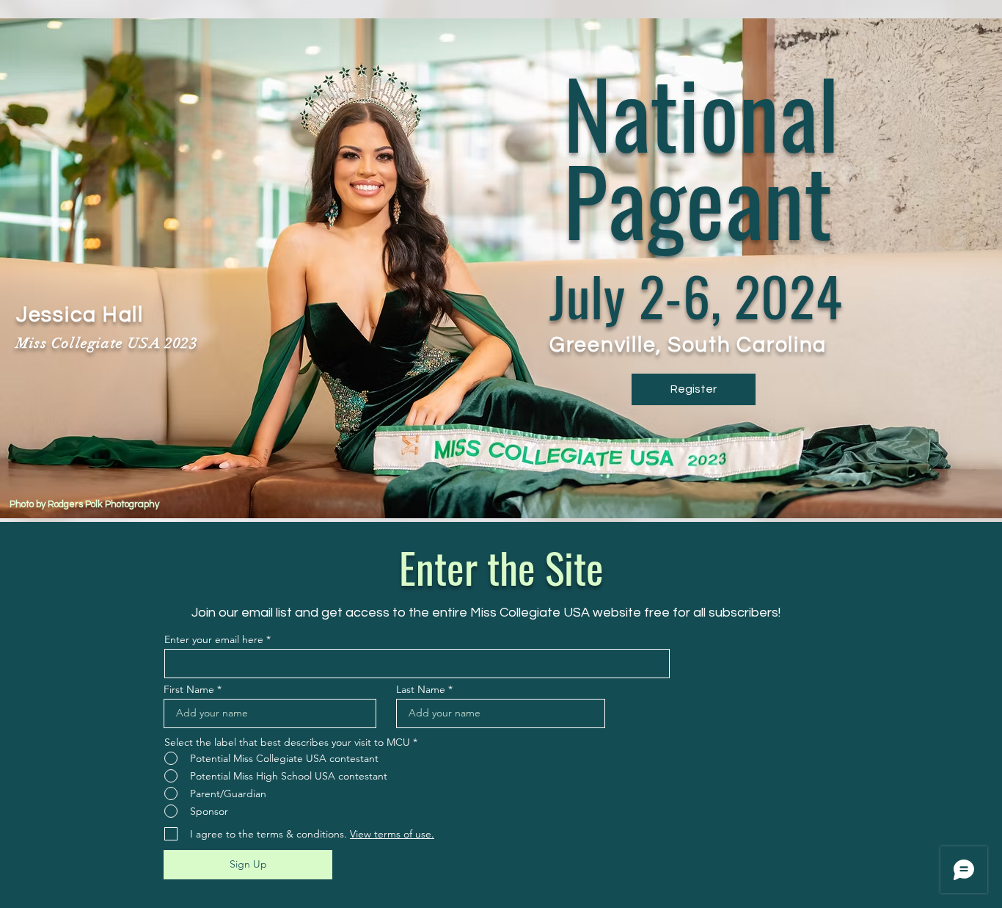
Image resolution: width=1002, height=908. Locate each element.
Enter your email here (213, 639)
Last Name (420, 689)
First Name (189, 689)
